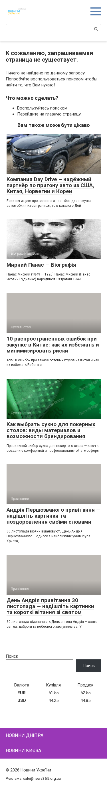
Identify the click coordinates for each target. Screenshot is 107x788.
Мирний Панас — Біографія (41, 265)
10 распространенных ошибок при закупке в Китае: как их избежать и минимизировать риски (53, 344)
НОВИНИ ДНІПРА (24, 735)
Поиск (12, 656)
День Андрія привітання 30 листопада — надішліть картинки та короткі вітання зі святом (50, 606)
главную (53, 114)
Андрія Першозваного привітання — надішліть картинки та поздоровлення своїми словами (53, 516)
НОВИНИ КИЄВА (23, 750)
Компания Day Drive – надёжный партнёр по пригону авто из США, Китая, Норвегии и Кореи (50, 185)
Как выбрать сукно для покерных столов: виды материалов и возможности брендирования (51, 430)
